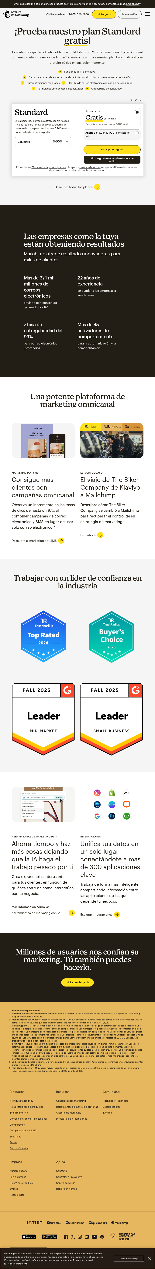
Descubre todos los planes (74, 187)
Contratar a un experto (69, 1176)
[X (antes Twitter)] (73, 1236)
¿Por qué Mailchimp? (21, 1100)
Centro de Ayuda (65, 1182)
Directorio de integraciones (71, 1118)
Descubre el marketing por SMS (34, 540)
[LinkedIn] (86, 1236)
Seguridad (15, 1136)
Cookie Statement (17, 1263)
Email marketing (19, 1112)
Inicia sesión (129, 14)
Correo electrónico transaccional (28, 1118)
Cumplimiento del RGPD (23, 1130)
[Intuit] (34, 1223)
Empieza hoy (133, 3)
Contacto (61, 1170)
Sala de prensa (18, 1176)
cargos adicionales (90, 167)
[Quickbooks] (98, 1223)
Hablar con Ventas (66, 1188)
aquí (37, 1040)
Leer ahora (88, 535)
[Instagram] (79, 1236)
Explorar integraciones (96, 914)
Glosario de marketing (68, 1112)
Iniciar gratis (104, 14)
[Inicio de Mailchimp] (16, 14)
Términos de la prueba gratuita (49, 167)
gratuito (55, 62)
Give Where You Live (21, 1182)
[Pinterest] (102, 1236)
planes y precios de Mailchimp (35, 1059)
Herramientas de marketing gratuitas (77, 1106)
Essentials (123, 57)
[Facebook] (66, 1236)
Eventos (107, 1112)
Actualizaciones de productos (26, 1106)
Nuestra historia (19, 1170)
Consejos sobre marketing (71, 1100)
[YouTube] (94, 1236)
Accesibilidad (17, 1194)
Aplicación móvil (19, 1148)
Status (13, 1142)
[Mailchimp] (119, 1223)
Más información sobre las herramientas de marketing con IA (36, 910)
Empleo (14, 1188)
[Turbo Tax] (54, 1223)
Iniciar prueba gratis (77, 982)
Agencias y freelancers (115, 1100)
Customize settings (129, 1258)
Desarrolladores (111, 1106)
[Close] (149, 1258)
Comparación (17, 1124)
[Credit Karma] (75, 1223)
